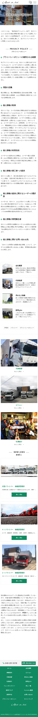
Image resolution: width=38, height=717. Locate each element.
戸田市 (6, 328)
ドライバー (14, 328)
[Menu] (35, 2)
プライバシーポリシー (27, 328)
